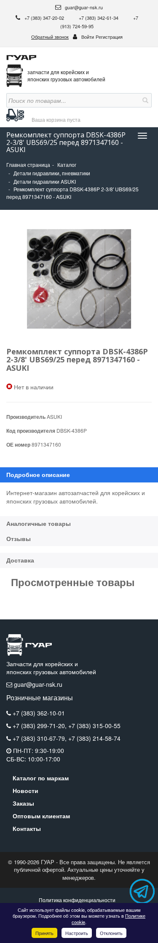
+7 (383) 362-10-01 (39, 713)
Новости (25, 790)
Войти (87, 36)
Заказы (23, 803)
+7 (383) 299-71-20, (40, 725)
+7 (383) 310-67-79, (40, 738)
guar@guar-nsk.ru (83, 7)
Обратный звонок (50, 36)
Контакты (27, 828)
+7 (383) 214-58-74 (94, 738)
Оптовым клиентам (41, 816)
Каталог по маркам (41, 778)
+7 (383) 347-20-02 (44, 17)
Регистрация (109, 36)
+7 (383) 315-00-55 (94, 725)
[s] (144, 100)
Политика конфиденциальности (77, 899)
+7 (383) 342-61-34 (99, 17)
